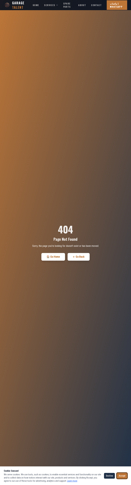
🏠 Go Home (53, 256)
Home (36, 5)
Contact (96, 5)
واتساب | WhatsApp (116, 5)
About (82, 5)
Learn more (72, 481)
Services (49, 5)
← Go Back (79, 256)
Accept (122, 475)
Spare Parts (67, 5)
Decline (109, 475)
